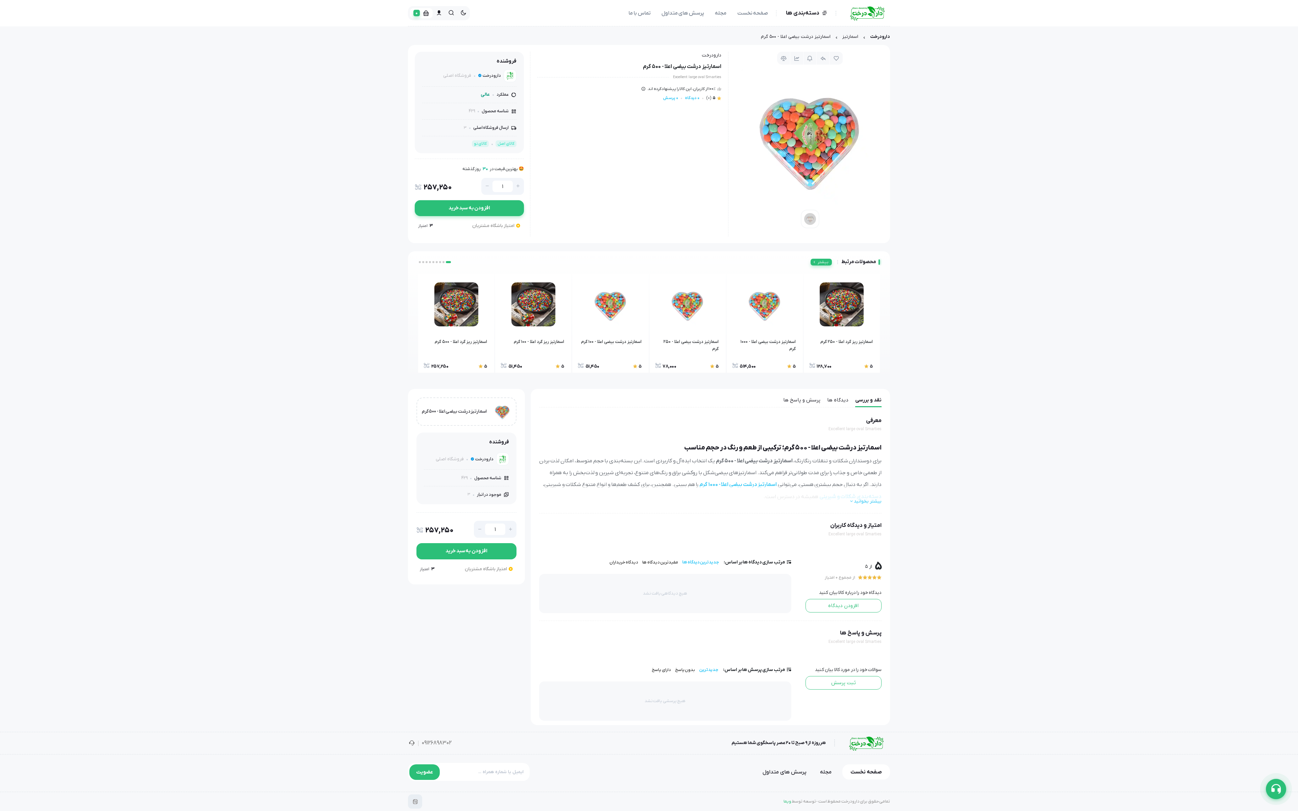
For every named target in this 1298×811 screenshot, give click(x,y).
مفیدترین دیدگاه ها (660, 562)
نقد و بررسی (868, 400)
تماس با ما (639, 13)
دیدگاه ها (837, 400)
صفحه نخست (752, 13)
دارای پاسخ (661, 670)
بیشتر (823, 262)
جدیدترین (708, 670)
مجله (720, 13)
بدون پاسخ (685, 670)
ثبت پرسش (843, 682)
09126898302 (437, 743)
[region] (649, 38)
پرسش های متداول (683, 13)
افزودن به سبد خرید (469, 208)
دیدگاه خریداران (624, 562)
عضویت (424, 772)
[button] (450, 262)
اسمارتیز (850, 36)
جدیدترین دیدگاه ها (700, 562)
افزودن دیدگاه (843, 605)
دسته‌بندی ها (802, 13)
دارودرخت (880, 36)
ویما (787, 801)
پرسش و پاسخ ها (801, 400)
